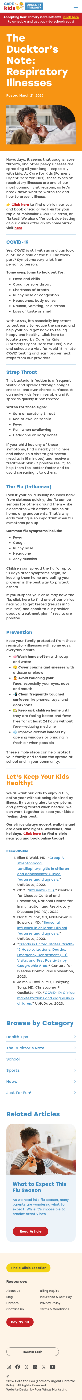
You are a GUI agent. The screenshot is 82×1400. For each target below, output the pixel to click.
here (18, 227)
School (13, 1059)
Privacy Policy (50, 1303)
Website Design (17, 1389)
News (11, 1081)
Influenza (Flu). (42, 890)
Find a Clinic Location (28, 1268)
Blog (9, 1297)
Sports (13, 1070)
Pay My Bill (20, 1322)
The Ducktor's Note (25, 1047)
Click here (71, 17)
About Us (13, 1291)
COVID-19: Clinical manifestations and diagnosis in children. (46, 998)
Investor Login (32, 1351)
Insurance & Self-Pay (56, 1297)
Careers (12, 1303)
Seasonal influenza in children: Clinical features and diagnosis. (42, 927)
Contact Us (15, 1309)
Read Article (30, 1231)
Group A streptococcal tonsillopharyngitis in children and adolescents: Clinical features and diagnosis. (43, 868)
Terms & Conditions (54, 1309)
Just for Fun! (18, 1092)
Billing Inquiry (49, 1291)
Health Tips (17, 1036)
